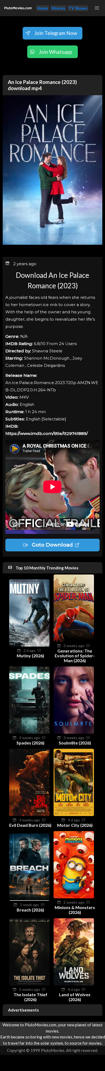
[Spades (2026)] (29, 732)
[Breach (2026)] (29, 899)
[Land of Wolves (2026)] (74, 983)
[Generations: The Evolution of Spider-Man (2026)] (74, 640)
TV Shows (77, 8)
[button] (97, 8)
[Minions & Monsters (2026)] (74, 896)
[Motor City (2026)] (74, 814)
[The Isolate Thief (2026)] (29, 983)
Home (42, 8)
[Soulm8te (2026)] (74, 732)
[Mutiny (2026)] (29, 645)
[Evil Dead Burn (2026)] (29, 814)
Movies (58, 8)
